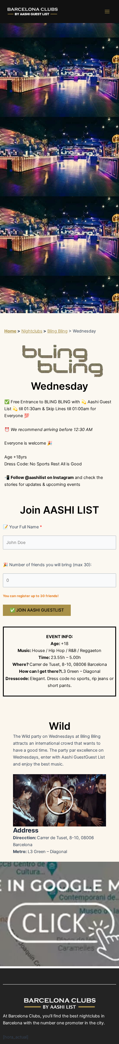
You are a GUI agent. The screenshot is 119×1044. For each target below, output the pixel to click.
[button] (59, 800)
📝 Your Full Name (22, 527)
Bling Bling (57, 331)
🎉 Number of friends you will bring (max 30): (47, 564)
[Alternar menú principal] (107, 11)
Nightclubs (31, 331)
